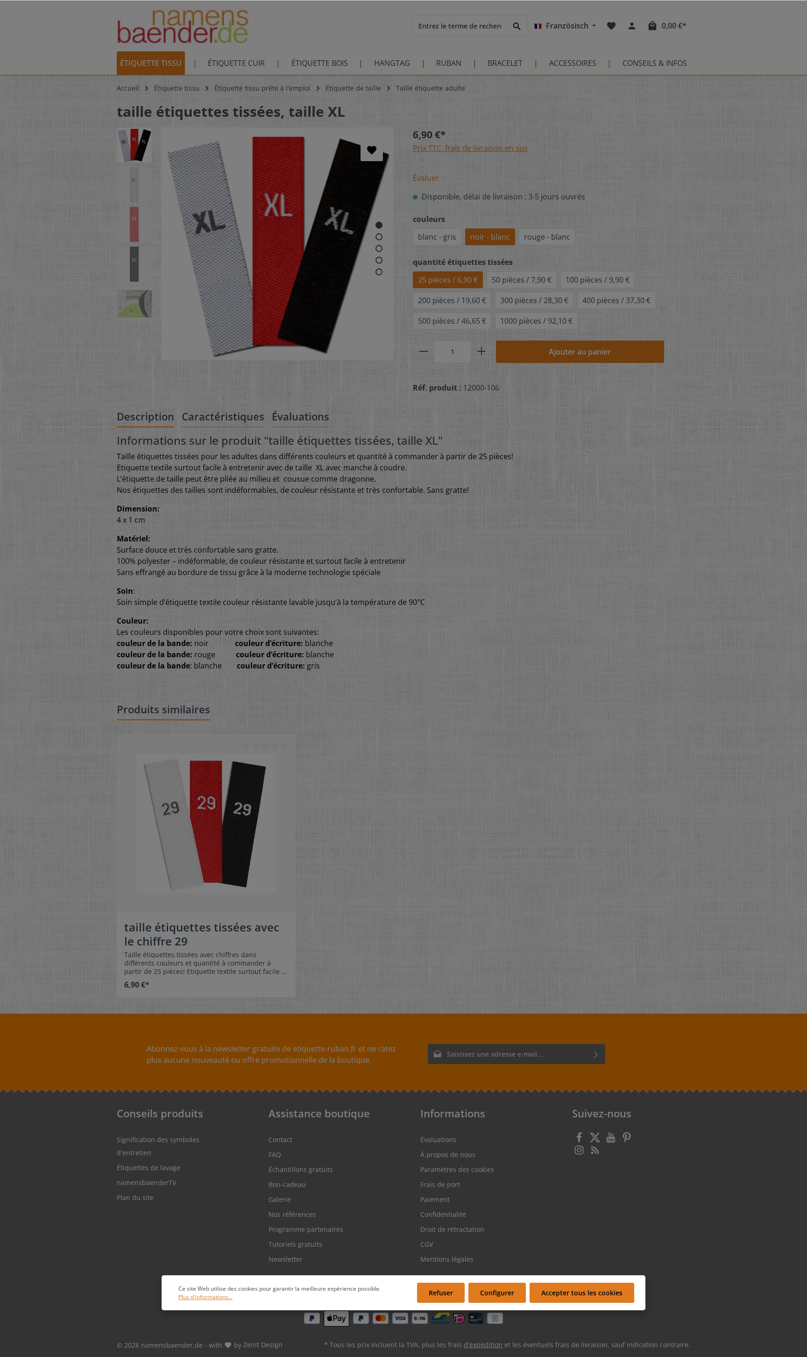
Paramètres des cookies (457, 1169)
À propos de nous (447, 1154)
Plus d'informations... (205, 1297)
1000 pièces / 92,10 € (536, 321)
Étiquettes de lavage (148, 1167)
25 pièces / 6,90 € (448, 280)
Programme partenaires (306, 1229)
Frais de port (440, 1184)
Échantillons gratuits (301, 1169)
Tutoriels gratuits (295, 1244)
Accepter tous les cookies (582, 1292)
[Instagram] (580, 1152)
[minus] (423, 352)
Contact (280, 1139)
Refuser (441, 1292)
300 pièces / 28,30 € (534, 300)
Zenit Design (263, 1344)
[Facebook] (580, 1140)
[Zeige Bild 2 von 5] (378, 236)
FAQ (275, 1154)
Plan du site (135, 1197)
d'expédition (483, 1344)
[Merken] (372, 150)
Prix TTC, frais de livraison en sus (470, 148)
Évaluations (438, 1139)
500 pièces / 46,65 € (452, 321)
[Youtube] (612, 1140)
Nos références (292, 1214)
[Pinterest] (627, 1140)
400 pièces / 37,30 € (616, 300)
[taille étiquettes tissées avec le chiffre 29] (206, 823)
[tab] (145, 416)
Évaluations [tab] (300, 416)
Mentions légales (447, 1259)
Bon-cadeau (287, 1184)
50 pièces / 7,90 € (522, 280)
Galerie (280, 1199)
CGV (426, 1244)
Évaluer (426, 178)
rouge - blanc (547, 237)
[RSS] (595, 1152)
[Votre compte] (632, 25)
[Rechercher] (517, 25)
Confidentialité (443, 1214)
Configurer (497, 1292)
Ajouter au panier (580, 352)
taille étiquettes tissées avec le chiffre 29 (201, 934)
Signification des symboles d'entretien (158, 1146)
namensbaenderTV (146, 1182)
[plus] (481, 352)
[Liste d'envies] (611, 25)
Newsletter (286, 1259)
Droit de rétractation (452, 1229)
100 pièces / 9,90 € (598, 280)
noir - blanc (490, 237)
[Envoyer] (596, 1054)
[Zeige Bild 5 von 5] (378, 271)
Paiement (435, 1199)
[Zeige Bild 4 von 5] (378, 259)
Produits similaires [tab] (163, 709)
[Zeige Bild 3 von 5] (378, 248)
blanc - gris (437, 237)
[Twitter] (596, 1140)
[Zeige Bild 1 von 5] (378, 224)
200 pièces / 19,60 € (452, 300)
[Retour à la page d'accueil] (183, 26)
